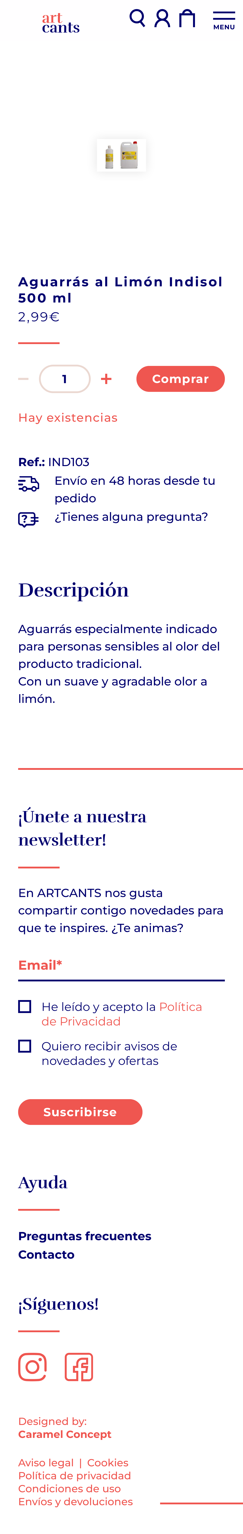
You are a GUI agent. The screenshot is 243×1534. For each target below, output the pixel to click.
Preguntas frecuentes (84, 1236)
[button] (23, 379)
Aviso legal (46, 1462)
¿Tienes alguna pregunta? (131, 517)
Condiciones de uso (69, 1488)
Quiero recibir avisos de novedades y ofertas (109, 1053)
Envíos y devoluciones (75, 1501)
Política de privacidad (74, 1475)
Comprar (180, 379)
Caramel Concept (65, 1434)
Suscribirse (80, 1112)
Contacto (46, 1254)
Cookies (107, 1462)
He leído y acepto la (121, 1014)
